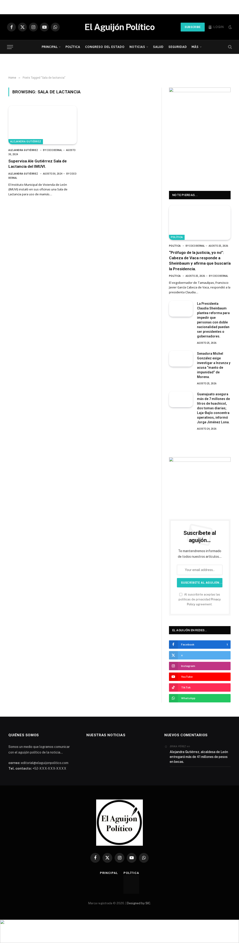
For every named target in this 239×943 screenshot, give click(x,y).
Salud (158, 47)
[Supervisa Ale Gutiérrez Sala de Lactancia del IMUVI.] (42, 125)
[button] (119, 931)
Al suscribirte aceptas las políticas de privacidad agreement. (200, 599)
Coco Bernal (54, 150)
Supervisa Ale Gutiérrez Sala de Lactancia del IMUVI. (37, 164)
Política (73, 47)
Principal (50, 47)
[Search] (229, 47)
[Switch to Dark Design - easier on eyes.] (229, 27)
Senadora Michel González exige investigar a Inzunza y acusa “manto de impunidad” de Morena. (213, 365)
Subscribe (193, 27)
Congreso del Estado (105, 47)
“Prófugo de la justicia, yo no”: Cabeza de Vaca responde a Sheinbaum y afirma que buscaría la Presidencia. (200, 260)
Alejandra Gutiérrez (25, 141)
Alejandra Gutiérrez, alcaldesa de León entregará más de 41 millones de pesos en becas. (199, 757)
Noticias (137, 47)
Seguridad (178, 47)
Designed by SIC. (139, 903)
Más (195, 47)
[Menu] (10, 47)
